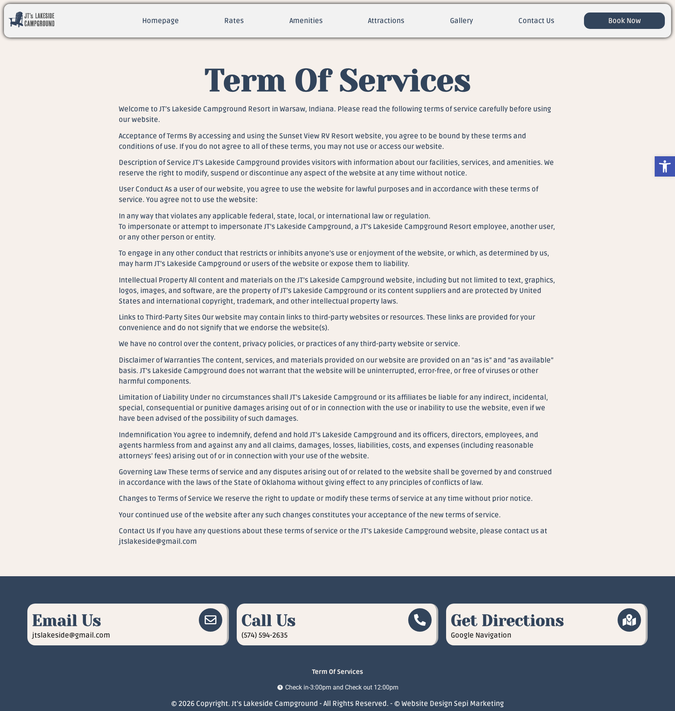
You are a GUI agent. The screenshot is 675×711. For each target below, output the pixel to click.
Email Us (66, 620)
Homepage (160, 20)
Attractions (386, 20)
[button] (665, 166)
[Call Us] (420, 620)
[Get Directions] (629, 620)
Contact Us (536, 20)
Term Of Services (337, 672)
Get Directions (507, 620)
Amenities (306, 20)
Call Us (268, 620)
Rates (234, 20)
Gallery (461, 20)
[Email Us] (210, 620)
